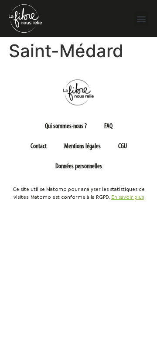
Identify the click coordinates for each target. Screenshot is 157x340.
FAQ (108, 126)
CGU (122, 146)
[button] (141, 18)
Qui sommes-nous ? (66, 126)
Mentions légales (82, 146)
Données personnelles (78, 166)
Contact (39, 146)
